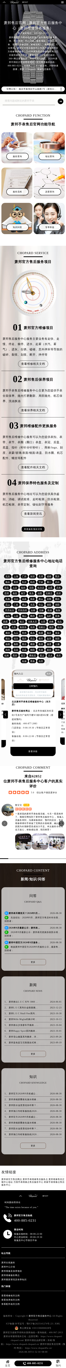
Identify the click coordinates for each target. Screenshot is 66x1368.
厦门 (49, 582)
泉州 (49, 650)
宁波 (41, 582)
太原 (24, 599)
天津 (41, 576)
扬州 (41, 638)
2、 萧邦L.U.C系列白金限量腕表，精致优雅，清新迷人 (22, 1007)
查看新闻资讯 (33, 513)
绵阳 (57, 604)
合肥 (50, 587)
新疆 (5, 621)
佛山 (24, 604)
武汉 (57, 582)
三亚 (16, 616)
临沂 (49, 633)
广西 (16, 604)
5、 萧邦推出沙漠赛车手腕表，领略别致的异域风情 (22, 1025)
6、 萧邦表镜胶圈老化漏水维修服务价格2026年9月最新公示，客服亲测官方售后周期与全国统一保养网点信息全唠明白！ (22, 1123)
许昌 (24, 650)
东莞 (32, 604)
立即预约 (33, 686)
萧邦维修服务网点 (10, 1275)
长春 (7, 599)
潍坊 (7, 633)
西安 (6, 587)
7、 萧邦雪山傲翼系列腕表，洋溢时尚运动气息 (22, 1037)
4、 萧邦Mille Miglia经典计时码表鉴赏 (22, 1019)
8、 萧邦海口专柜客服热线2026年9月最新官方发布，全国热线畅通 (22, 1134)
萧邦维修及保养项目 (11, 1271)
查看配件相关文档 (33, 467)
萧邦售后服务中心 (45, 817)
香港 (32, 661)
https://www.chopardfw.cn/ (38, 1348)
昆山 (7, 604)
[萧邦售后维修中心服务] (14, 2)
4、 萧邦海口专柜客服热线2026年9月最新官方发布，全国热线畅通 (22, 1111)
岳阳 (7, 644)
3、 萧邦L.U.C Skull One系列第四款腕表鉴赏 (22, 1013)
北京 (7, 576)
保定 (32, 599)
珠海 (58, 610)
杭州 (32, 582)
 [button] (5, 823)
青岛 (31, 593)
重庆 (57, 576)
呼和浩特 (22, 610)
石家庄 (49, 593)
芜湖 (49, 610)
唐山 (41, 599)
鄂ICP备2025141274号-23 (40, 1323)
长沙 (24, 582)
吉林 (33, 610)
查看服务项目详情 (33, 529)
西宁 (23, 655)
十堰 (57, 644)
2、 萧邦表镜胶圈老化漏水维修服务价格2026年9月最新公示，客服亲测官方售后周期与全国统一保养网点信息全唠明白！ (22, 1099)
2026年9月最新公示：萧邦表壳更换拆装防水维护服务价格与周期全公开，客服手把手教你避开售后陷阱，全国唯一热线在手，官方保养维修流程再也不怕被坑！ (24, 928)
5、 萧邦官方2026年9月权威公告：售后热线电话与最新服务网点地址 (22, 1117)
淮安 (57, 633)
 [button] (61, 823)
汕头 (7, 616)
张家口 (42, 627)
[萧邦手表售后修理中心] (25, 2)
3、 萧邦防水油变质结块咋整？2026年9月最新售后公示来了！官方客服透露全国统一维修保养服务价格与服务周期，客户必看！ (22, 1105)
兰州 (13, 621)
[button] (5, 714)
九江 (16, 633)
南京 (7, 582)
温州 (51, 627)
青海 (57, 616)
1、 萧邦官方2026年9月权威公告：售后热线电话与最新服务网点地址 (22, 1093)
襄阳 (32, 644)
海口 (24, 616)
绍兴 (16, 638)
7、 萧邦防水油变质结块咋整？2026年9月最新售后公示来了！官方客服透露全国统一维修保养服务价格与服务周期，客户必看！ (22, 1128)
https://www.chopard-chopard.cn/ (22, 1344)
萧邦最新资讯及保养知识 (14, 1279)
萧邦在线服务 (8, 1262)
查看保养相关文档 (33, 410)
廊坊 (57, 599)
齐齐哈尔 (9, 610)
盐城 (24, 661)
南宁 (23, 593)
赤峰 (51, 621)
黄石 (24, 644)
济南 (58, 587)
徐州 (59, 627)
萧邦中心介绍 (8, 1267)
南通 (41, 633)
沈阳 (39, 593)
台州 (41, 661)
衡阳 (16, 644)
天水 (50, 655)
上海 (16, 576)
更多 (33, 962)
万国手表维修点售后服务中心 (29, 1182)
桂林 (6, 655)
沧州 (32, 627)
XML (57, 1323)
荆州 (7, 650)
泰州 (58, 655)
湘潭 (49, 644)
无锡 (41, 610)
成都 (49, 576)
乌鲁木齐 (32, 621)
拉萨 (49, 616)
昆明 (6, 593)
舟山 (32, 638)
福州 (23, 587)
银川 (22, 621)
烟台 (7, 638)
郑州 (16, 582)
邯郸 (49, 599)
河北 (16, 599)
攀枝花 (32, 655)
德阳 (49, 604)
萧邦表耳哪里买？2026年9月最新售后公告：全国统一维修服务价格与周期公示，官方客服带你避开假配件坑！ (24, 913)
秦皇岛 (23, 627)
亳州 (24, 638)
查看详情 (32, 751)
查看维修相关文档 (33, 363)
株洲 (41, 644)
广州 (24, 576)
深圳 (32, 576)
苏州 (58, 593)
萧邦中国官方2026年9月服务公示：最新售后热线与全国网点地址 (24, 942)
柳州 (57, 650)
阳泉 (5, 627)
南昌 (15, 593)
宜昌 (16, 650)
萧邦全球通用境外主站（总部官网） (22, 1336)
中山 (41, 604)
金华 (49, 638)
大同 (43, 621)
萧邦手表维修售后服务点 (36, 1179)
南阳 (32, 650)
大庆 (13, 627)
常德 (41, 650)
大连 (15, 587)
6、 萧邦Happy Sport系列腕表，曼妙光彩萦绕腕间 (22, 1031)
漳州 (41, 616)
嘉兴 (32, 633)
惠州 (15, 655)
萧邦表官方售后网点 (12, 1179)
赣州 (32, 616)
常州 (24, 633)
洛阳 (57, 638)
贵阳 (31, 587)
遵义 (42, 655)
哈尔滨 (40, 587)
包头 (59, 621)
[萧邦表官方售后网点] (4, 2)
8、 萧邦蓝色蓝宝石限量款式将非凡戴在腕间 (22, 1042)
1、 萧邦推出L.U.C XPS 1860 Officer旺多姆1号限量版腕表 (22, 1002)
